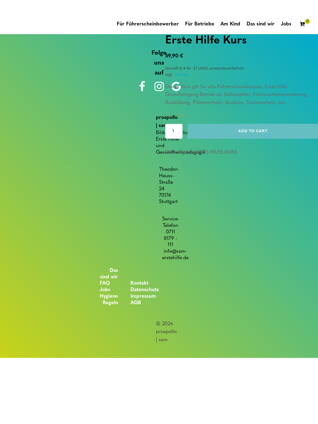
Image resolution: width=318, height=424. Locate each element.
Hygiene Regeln (109, 299)
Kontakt (139, 283)
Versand (181, 75)
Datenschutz (144, 289)
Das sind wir (109, 274)
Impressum (143, 296)
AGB (135, 302)
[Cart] (305, 24)
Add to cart (252, 131)
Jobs (105, 289)
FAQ (105, 283)
